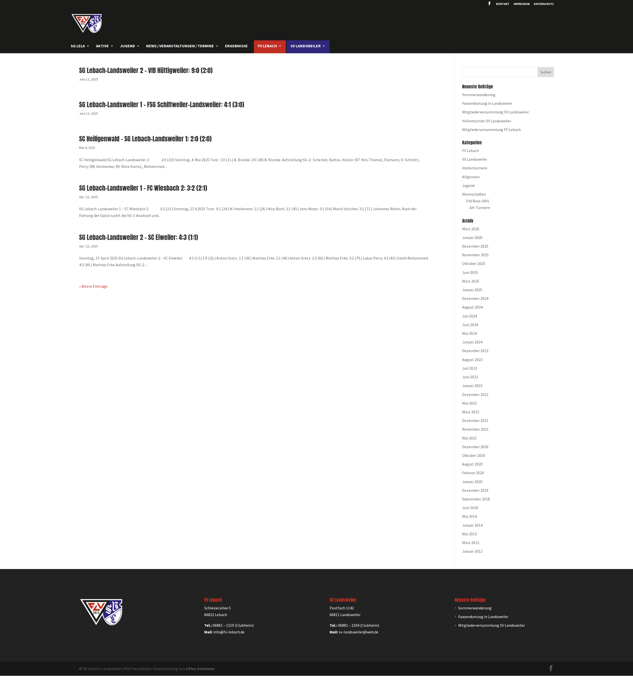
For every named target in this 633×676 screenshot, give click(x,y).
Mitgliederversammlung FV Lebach (491, 129)
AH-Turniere (480, 207)
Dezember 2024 (475, 298)
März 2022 (470, 411)
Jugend (468, 185)
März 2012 (470, 542)
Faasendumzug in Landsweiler (487, 103)
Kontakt (502, 4)
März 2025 (470, 281)
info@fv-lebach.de (229, 631)
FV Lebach (470, 150)
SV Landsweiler (474, 159)
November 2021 (475, 429)
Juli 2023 (469, 368)
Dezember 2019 (475, 490)
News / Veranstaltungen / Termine (180, 46)
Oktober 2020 (473, 455)
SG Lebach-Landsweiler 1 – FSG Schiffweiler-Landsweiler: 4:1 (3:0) (161, 104)
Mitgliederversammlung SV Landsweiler (495, 111)
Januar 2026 (472, 237)
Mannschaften (474, 194)
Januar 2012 (472, 551)
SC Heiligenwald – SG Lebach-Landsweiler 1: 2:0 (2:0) (145, 139)
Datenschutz (544, 4)
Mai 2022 (469, 403)
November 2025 (475, 254)
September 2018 (476, 498)
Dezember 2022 (475, 394)
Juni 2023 (470, 376)
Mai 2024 (469, 333)
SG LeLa (78, 46)
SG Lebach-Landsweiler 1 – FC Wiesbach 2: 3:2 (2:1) (143, 188)
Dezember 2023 (475, 350)
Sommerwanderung (479, 94)
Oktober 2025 (473, 263)
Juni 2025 (470, 272)
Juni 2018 (470, 507)
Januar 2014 (472, 525)
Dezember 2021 (475, 420)
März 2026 (470, 228)
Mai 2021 (469, 438)
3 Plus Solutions (200, 668)
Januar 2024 (472, 341)
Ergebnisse (236, 46)
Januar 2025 (472, 289)
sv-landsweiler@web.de (358, 631)
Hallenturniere (474, 167)
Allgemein (471, 176)
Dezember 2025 (475, 246)
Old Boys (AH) (477, 200)
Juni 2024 (470, 324)
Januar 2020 (472, 481)
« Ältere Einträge (93, 286)
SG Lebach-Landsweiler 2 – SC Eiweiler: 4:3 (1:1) (138, 237)
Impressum (522, 4)
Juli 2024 (469, 315)
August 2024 (472, 307)
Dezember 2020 (475, 446)
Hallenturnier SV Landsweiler (486, 120)
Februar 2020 (473, 472)
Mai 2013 (469, 533)
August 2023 (472, 359)
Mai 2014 (469, 516)
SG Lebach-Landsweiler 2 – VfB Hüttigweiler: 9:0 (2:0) (146, 70)
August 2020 (472, 464)
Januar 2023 (472, 385)
